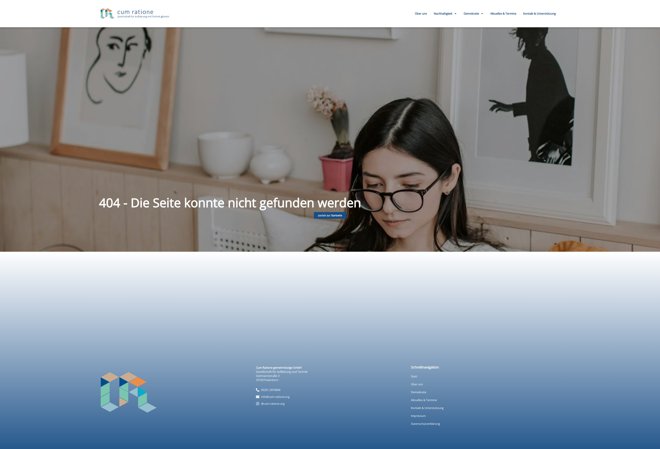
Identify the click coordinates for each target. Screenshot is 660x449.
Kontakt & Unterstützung (539, 13)
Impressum (418, 416)
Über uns (421, 13)
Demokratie (471, 13)
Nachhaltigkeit (443, 13)
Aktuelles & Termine (503, 13)
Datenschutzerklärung (425, 424)
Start (414, 376)
